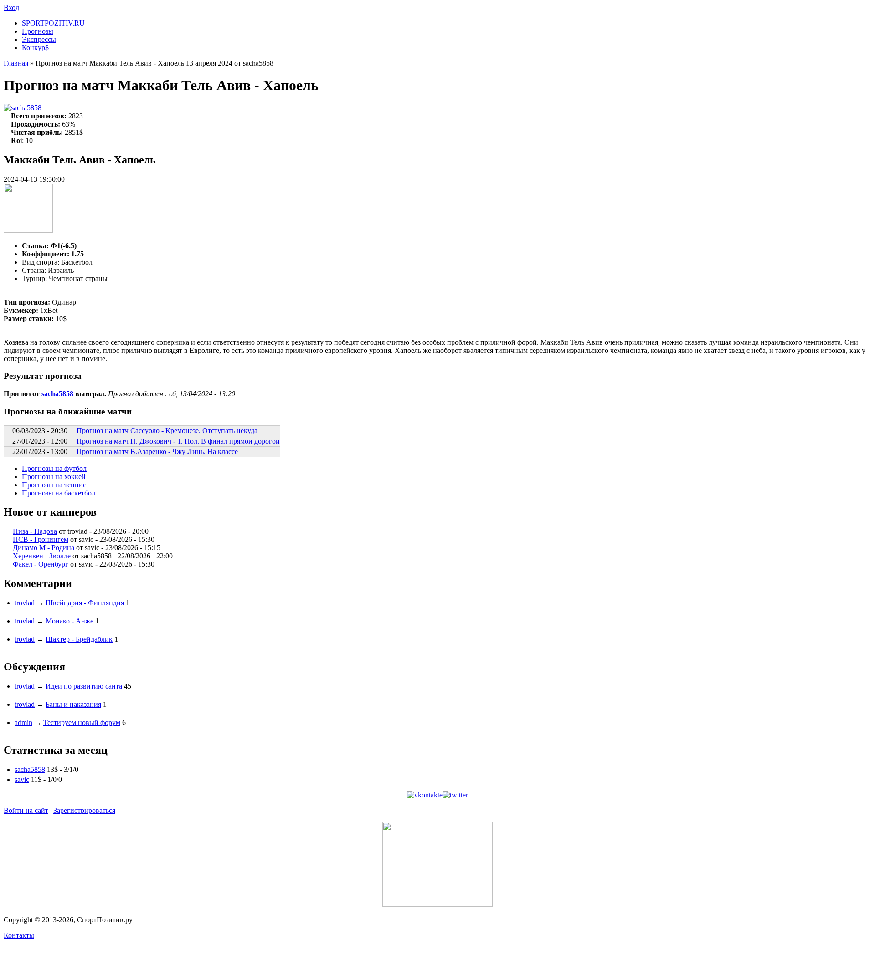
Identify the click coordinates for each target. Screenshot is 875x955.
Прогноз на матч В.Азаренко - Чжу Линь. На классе (157, 451)
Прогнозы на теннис (54, 485)
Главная (16, 63)
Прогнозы (37, 31)
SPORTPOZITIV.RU (53, 23)
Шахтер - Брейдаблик (79, 639)
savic (22, 779)
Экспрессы (39, 39)
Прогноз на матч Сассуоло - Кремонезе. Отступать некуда (167, 430)
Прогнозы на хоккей (54, 476)
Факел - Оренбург (40, 564)
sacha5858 (26, 108)
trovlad (25, 603)
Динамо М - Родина (43, 548)
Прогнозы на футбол (54, 468)
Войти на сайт (26, 810)
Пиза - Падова (35, 531)
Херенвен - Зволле (42, 556)
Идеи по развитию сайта (84, 686)
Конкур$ (35, 47)
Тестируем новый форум (81, 722)
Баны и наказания (73, 704)
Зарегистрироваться (84, 810)
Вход (11, 7)
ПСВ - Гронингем (40, 539)
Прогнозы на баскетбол (58, 493)
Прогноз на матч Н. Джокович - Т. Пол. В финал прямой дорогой (178, 441)
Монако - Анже (69, 621)
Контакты (19, 935)
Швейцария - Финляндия (85, 603)
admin (23, 722)
